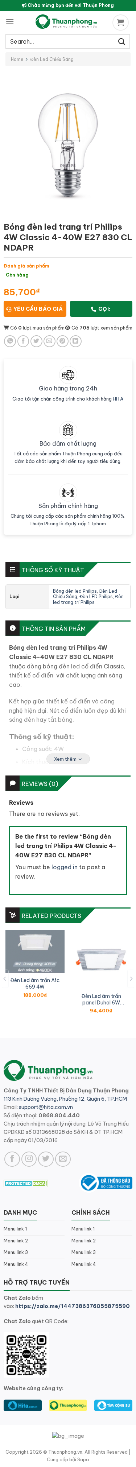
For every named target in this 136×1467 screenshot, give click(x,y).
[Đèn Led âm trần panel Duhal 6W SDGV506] (101, 959)
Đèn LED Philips (96, 596)
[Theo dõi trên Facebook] (12, 1159)
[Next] (131, 978)
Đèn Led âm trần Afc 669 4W (35, 983)
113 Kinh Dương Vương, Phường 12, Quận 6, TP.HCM (65, 1099)
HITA (118, 399)
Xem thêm (65, 759)
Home (17, 59)
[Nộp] (122, 41)
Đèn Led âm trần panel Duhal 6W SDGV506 (101, 999)
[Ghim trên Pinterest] (63, 341)
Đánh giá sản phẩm (26, 266)
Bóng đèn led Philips (75, 591)
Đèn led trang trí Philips (88, 599)
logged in (64, 867)
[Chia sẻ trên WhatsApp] (10, 341)
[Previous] (5, 978)
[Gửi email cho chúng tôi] (63, 1159)
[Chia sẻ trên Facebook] (23, 341)
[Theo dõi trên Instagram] (29, 1159)
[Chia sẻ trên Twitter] (36, 341)
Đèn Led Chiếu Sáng (52, 59)
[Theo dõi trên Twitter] (46, 1159)
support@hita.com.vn (46, 1107)
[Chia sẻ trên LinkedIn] (76, 341)
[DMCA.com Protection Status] (26, 1183)
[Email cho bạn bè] (49, 341)
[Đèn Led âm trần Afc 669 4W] (35, 951)
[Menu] (9, 21)
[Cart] (121, 22)
